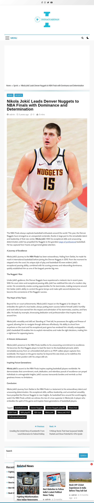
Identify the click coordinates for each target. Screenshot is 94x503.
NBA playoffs (25, 412)
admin (12, 114)
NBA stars (37, 412)
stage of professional (67, 242)
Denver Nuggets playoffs (56, 408)
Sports (18, 95)
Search (9, 450)
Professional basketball (17, 417)
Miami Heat (73, 408)
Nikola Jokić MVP (63, 412)
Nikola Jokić (49, 412)
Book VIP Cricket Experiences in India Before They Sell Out (78, 487)
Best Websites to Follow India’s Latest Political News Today (53, 492)
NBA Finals (13, 412)
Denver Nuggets (37, 408)
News (10, 95)
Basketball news (21, 408)
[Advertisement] (47, 65)
